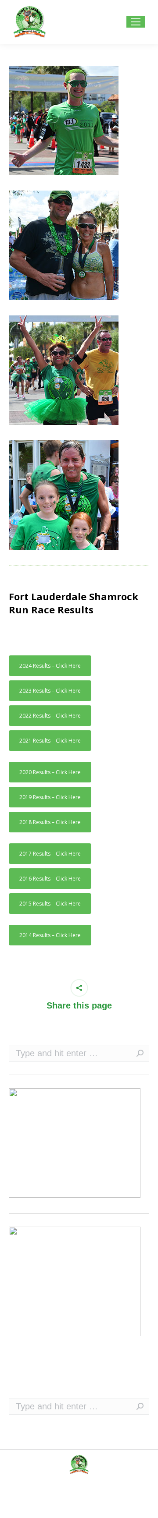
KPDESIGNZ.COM (101, 1507)
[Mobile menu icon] (135, 22)
